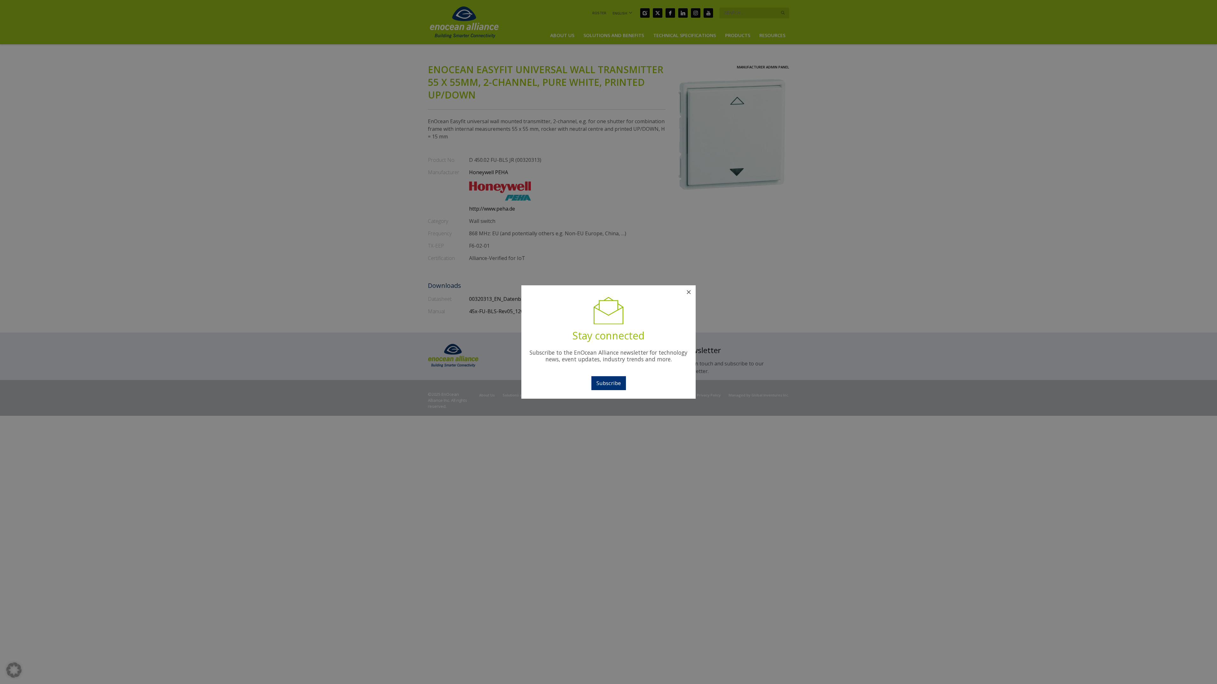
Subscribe (608, 383)
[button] (14, 670)
